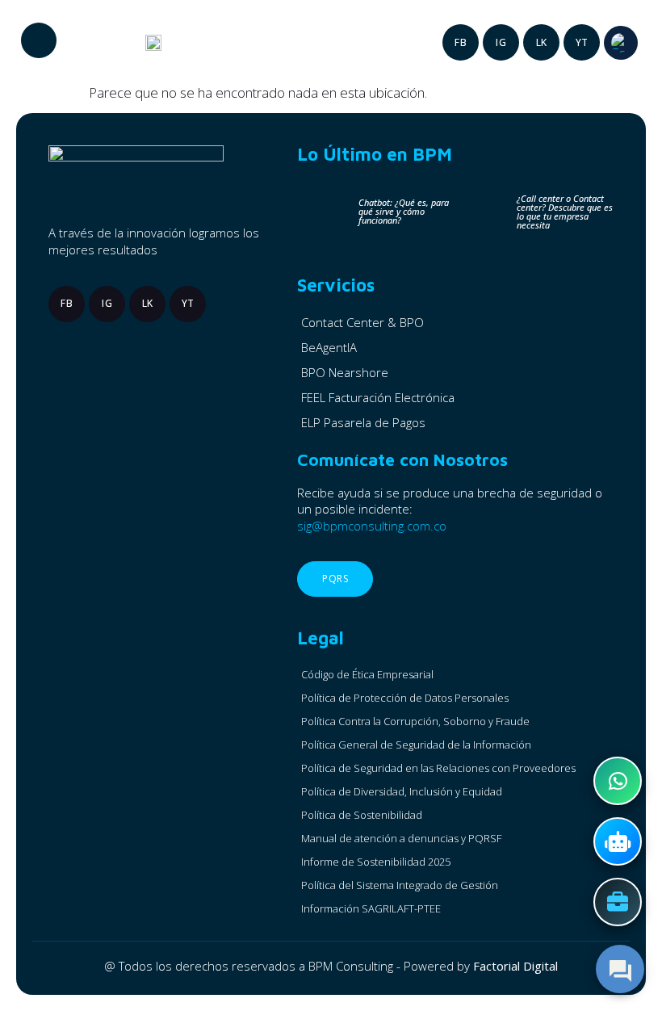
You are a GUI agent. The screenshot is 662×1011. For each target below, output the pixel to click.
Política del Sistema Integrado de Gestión (399, 885)
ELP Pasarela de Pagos (363, 422)
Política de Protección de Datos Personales (405, 697)
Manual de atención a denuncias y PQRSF (401, 838)
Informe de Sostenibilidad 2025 (375, 861)
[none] (621, 43)
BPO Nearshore (344, 372)
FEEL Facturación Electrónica (378, 397)
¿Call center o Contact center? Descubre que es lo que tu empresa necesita (565, 211)
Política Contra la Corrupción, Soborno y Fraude (415, 721)
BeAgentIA (329, 347)
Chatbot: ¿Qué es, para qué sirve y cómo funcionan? (403, 211)
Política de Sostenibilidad (361, 815)
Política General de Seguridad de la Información (416, 744)
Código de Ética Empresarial (367, 674)
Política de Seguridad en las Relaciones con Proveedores (438, 768)
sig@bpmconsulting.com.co (371, 526)
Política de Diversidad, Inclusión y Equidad (401, 791)
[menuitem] (621, 43)
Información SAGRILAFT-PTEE (371, 908)
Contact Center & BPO (362, 322)
